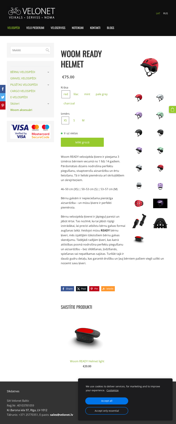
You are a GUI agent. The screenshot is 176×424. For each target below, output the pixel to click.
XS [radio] (65, 120)
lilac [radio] (76, 94)
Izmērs (65, 114)
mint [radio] (87, 94)
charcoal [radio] (69, 103)
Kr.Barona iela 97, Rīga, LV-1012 (27, 410)
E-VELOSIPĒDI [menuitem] (19, 97)
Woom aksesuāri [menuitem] (21, 110)
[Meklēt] (47, 50)
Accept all (106, 400)
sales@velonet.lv (61, 415)
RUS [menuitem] (165, 13)
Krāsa (64, 87)
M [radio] (83, 120)
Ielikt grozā (82, 142)
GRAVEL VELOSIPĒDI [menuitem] (23, 78)
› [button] (48, 72)
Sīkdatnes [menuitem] (13, 391)
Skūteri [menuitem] (14, 103)
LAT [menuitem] (158, 13)
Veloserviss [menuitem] (58, 28)
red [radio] (66, 94)
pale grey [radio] (102, 94)
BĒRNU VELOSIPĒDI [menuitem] (22, 72)
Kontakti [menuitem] (95, 28)
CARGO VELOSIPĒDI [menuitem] (22, 91)
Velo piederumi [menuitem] (35, 28)
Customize (113, 390)
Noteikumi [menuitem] (78, 28)
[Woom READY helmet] (139, 98)
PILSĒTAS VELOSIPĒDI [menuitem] (24, 85)
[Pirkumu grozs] (172, 109)
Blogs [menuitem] (110, 28)
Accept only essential (107, 410)
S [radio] (74, 120)
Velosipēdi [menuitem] (13, 28)
